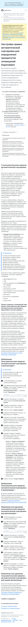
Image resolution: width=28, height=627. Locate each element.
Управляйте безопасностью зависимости (13, 18)
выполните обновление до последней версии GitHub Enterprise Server (12, 34)
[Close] (24, 2)
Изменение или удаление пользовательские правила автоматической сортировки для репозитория (13, 510)
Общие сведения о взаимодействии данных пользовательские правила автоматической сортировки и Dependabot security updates (14, 307)
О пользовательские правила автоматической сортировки (13, 166)
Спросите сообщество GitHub (10, 606)
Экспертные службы (6, 621)
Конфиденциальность (6, 620)
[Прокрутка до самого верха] (24, 623)
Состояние (15, 620)
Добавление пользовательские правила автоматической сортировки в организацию (13, 486)
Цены (20, 620)
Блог (13, 621)
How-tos (22, 13)
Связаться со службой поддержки (11, 608)
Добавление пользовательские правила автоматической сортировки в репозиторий (13, 362)
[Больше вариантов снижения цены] (17, 132)
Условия (14, 618)
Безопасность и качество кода (11, 13)
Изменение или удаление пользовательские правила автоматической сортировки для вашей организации (13, 577)
